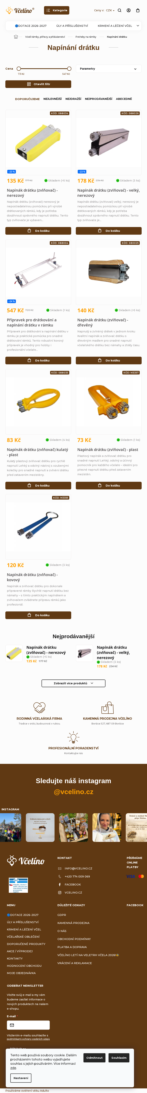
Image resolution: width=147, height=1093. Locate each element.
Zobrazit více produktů (70, 683)
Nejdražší (73, 99)
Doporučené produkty (26, 944)
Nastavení (21, 1078)
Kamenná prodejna (73, 923)
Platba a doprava (72, 947)
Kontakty (15, 958)
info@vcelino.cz (78, 868)
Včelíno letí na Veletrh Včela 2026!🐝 (88, 955)
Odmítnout (94, 1058)
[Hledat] (119, 10)
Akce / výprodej (20, 951)
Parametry (87, 68)
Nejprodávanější (98, 99)
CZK (109, 10)
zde (13, 1068)
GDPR (61, 915)
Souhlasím (119, 1058)
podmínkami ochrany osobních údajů (28, 1039)
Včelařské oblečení (23, 936)
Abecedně (124, 99)
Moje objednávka (21, 973)
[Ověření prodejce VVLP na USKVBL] (18, 885)
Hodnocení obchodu (24, 966)
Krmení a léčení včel (115, 26)
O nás (61, 931)
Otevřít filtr (42, 84)
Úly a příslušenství (72, 26)
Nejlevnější (52, 99)
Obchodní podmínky (74, 939)
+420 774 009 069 (77, 876)
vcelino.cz (73, 892)
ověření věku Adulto (35, 1090)
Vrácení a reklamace (74, 963)
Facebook (73, 884)
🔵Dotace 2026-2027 (31, 26)
